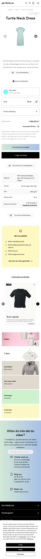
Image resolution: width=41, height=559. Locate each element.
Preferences (20, 554)
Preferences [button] (30, 539)
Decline (20, 549)
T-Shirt (17, 10)
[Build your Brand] (20, 81)
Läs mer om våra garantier (19, 261)
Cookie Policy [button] (22, 537)
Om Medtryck (8, 505)
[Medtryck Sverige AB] (8, 3)
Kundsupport (7, 513)
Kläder (10, 10)
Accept (20, 545)
